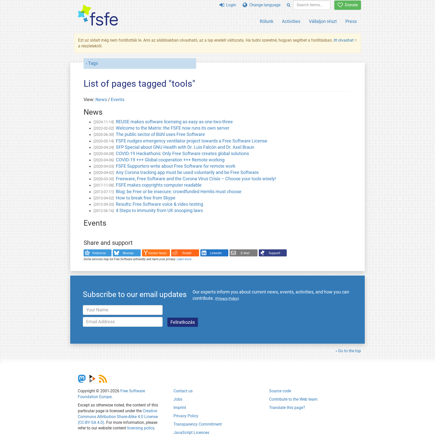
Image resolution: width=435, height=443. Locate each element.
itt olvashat (343, 40)
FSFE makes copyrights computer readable (159, 185)
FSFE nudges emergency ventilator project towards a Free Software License (191, 140)
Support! (274, 253)
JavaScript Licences (191, 432)
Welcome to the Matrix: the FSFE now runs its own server (172, 128)
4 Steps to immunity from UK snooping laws (159, 210)
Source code (280, 391)
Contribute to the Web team (293, 399)
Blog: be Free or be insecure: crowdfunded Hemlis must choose (178, 191)
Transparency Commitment (197, 424)
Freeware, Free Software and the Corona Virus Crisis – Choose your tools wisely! (196, 178)
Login (230, 5)
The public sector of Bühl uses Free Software (160, 134)
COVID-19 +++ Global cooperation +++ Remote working (170, 159)
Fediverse (99, 253)
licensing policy (140, 428)
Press (351, 21)
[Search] (289, 5)
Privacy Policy (185, 416)
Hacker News (157, 253)
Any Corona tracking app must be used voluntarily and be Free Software (187, 172)
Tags (93, 63)
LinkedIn (216, 253)
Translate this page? (287, 407)
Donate (350, 5)
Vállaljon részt (323, 21)
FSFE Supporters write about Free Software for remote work (175, 166)
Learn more (184, 259)
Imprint (179, 407)
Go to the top (349, 350)
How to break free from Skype (145, 197)
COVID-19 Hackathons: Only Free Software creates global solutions (182, 153)
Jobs (177, 399)
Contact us (183, 391)
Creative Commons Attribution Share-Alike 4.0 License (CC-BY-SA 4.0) (118, 416)
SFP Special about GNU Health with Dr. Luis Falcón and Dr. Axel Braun (185, 147)
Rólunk (266, 21)
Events (117, 99)
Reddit (186, 253)
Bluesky (128, 253)
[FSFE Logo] (98, 15)
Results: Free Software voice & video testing (159, 204)
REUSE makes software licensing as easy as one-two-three (174, 121)
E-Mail (245, 253)
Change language (263, 5)
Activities (291, 21)
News (101, 99)
